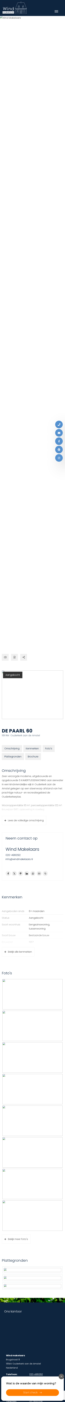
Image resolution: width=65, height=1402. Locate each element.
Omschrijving (12, 748)
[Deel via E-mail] (39, 873)
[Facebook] (59, 441)
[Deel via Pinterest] (20, 873)
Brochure (33, 756)
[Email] (59, 433)
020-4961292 (13, 855)
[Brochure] (14, 657)
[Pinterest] (59, 449)
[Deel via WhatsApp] (32, 873)
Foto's (48, 748)
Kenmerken (32, 748)
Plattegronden (12, 756)
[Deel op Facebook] (8, 873)
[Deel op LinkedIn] (26, 873)
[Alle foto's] (5, 657)
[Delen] (23, 657)
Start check (30, 1392)
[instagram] (59, 458)
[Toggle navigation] (56, 11)
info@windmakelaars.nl (19, 859)
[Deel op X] (14, 873)
